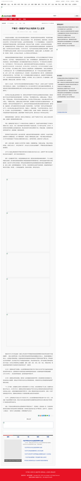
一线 (12, 4)
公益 (8, 4)
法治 (53, 4)
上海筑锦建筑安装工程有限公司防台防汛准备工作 (67, 33)
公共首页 (4, 19)
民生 (59, 4)
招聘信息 (43, 472)
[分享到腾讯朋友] (47, 416)
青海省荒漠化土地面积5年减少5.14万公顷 (66, 37)
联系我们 (73, 1)
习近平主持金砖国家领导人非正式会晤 (33, 450)
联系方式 (33, 472)
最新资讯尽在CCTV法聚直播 (48, 23)
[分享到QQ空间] (38, 416)
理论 (46, 4)
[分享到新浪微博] (40, 416)
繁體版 (77, 1)
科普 (19, 4)
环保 (22, 4)
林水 (20, 23)
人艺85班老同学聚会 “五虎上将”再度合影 (66, 45)
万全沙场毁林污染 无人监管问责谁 (64, 29)
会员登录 (63, 1)
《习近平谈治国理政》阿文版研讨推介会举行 (35, 457)
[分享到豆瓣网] (45, 416)
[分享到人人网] (44, 416)
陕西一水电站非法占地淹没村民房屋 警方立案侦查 (68, 31)
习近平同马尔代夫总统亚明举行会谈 (33, 440)
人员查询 (74, 4)
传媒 (56, 4)
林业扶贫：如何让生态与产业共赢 (64, 43)
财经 (15, 4)
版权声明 (38, 472)
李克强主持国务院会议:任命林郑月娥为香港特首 (36, 460)
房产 (49, 4)
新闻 (5, 4)
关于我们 (68, 1)
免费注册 (58, 1)
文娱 (25, 4)
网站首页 (29, 419)
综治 (70, 4)
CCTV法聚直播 (6, 16)
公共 (29, 4)
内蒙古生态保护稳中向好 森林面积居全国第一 (67, 39)
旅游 (63, 4)
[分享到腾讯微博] (42, 416)
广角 (42, 4)
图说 (66, 4)
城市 (39, 4)
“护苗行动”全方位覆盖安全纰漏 (64, 35)
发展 (32, 4)
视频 (36, 4)
